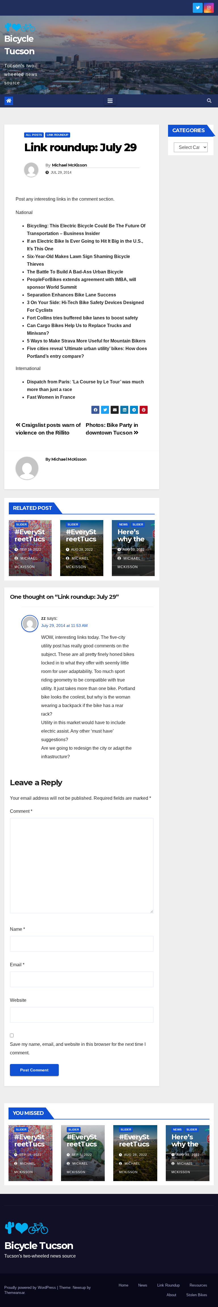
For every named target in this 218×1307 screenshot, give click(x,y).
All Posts (34, 134)
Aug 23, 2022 (188, 1154)
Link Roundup (57, 134)
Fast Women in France (51, 397)
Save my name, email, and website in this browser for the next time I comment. (78, 1048)
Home (123, 1285)
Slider (21, 524)
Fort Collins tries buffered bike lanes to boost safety (82, 317)
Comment (21, 811)
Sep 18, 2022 (30, 1154)
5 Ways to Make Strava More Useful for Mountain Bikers (86, 340)
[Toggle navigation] (110, 101)
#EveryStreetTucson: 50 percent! (29, 542)
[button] (209, 100)
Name (17, 929)
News (123, 524)
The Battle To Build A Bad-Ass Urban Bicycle (75, 271)
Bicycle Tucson (38, 1246)
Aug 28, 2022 (135, 1154)
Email (17, 964)
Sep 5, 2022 (82, 1154)
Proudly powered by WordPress (30, 1287)
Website (18, 1000)
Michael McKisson (69, 165)
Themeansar (14, 1293)
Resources (198, 1285)
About (171, 1295)
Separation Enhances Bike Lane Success (71, 294)
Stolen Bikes (196, 1295)
